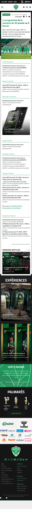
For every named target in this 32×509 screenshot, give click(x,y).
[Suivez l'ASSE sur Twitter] (9, 459)
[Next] (29, 249)
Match (18, 468)
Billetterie (4, 2)
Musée (15, 2)
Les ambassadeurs (6, 468)
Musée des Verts (21, 488)
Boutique (10, 2)
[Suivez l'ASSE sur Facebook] (5, 459)
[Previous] (27, 249)
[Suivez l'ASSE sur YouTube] (15, 459)
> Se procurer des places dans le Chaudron (14, 181)
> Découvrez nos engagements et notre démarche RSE (16, 383)
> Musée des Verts (16, 413)
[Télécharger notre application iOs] (23, 459)
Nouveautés (20, 480)
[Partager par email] (29, 16)
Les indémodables (22, 466)
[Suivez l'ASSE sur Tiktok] (18, 459)
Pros (11, 14)
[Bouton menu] (2, 7)
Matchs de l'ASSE (21, 486)
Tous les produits (21, 478)
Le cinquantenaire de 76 (7, 483)
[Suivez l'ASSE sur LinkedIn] (21, 459)
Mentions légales (20, 495)
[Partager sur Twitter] (26, 16)
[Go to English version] (29, 7)
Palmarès (3, 466)
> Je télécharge (10, 132)
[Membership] (26, 7)
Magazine (19, 470)
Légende (19, 472)
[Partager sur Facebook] (24, 16)
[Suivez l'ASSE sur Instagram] (12, 459)
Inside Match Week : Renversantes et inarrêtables (12, 207)
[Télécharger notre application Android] (26, 459)
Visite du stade (21, 490)
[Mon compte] (23, 7)
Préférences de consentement (19, 496)
